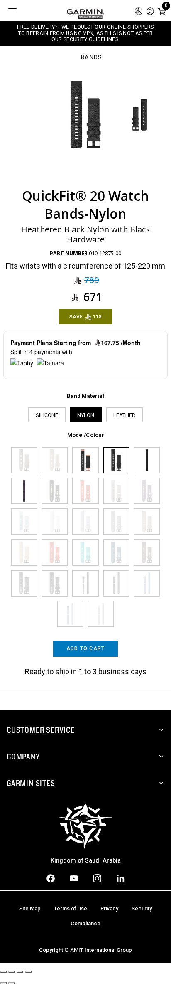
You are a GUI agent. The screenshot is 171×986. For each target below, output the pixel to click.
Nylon (85, 415)
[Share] (11, 972)
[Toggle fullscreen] (20, 972)
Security (142, 908)
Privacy (109, 908)
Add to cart (85, 648)
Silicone (47, 415)
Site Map (30, 908)
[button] (150, 10)
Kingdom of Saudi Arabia (86, 860)
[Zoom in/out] (28, 972)
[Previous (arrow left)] (3, 983)
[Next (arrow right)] (11, 983)
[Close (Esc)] (3, 972)
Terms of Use (70, 908)
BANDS (92, 58)
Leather (124, 415)
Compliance (85, 923)
